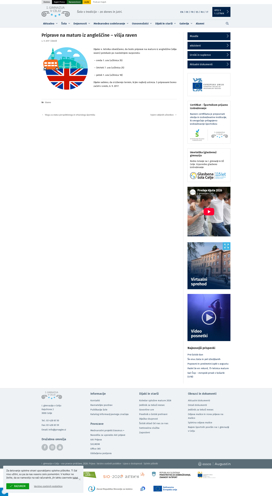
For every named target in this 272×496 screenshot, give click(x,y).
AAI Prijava (96, 439)
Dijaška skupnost (148, 418)
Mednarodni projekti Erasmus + (107, 430)
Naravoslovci (75, 2)
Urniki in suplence (200, 54)
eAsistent (195, 45)
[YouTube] (60, 447)
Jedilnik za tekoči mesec (152, 405)
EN (181, 12)
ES (197, 12)
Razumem (20, 486)
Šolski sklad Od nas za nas (153, 423)
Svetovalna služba (149, 427)
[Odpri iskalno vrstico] (227, 23)
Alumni (200, 23)
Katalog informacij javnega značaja (109, 414)
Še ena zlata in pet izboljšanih (204, 359)
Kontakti (95, 400)
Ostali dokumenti (197, 405)
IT (207, 12)
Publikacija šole (98, 409)
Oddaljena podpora (101, 453)
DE (187, 12)
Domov (46, 2)
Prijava (92, 463)
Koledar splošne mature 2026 (155, 400)
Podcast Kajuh (99, 2)
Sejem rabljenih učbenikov (162, 115)
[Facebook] (45, 447)
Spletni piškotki (151, 463)
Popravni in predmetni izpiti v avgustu (208, 363)
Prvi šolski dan (195, 354)
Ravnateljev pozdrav (101, 405)
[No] (79, 479)
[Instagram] (52, 447)
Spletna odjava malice (200, 422)
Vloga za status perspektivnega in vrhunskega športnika (70, 115)
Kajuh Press (59, 2)
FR (192, 12)
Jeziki (86, 2)
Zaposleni (144, 432)
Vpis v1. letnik (219, 12)
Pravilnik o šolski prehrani (153, 414)
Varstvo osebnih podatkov (109, 463)
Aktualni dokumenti (201, 64)
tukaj (75, 477)
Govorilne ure (146, 409)
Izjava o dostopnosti (132, 463)
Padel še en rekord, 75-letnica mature (208, 368)
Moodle (194, 36)
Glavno (48, 102)
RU (202, 12)
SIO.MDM (95, 444)
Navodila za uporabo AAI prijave (107, 435)
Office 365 (95, 448)
